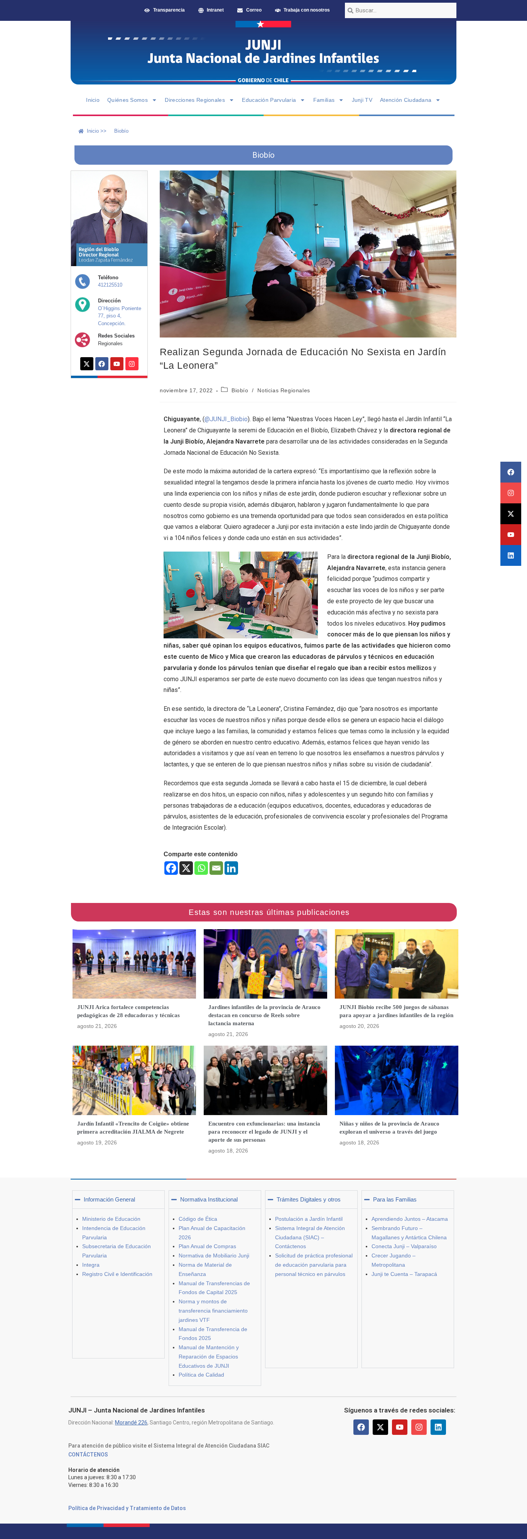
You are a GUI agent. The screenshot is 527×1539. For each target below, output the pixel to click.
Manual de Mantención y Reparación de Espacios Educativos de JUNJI (209, 1356)
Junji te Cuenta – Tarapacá (404, 1274)
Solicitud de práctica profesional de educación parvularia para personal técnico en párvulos (314, 1264)
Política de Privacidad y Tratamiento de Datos (127, 1508)
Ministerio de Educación (111, 1219)
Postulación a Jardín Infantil (309, 1219)
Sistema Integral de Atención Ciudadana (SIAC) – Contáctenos (310, 1237)
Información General (109, 1199)
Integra (91, 1265)
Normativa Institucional (209, 1199)
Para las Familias (395, 1199)
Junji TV (362, 100)
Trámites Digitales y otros (309, 1199)
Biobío (239, 390)
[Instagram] (510, 493)
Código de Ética (198, 1219)
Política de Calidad (201, 1375)
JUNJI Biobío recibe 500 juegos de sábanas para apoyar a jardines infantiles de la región (396, 1011)
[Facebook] (510, 472)
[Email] (216, 868)
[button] (118, 1199)
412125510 (110, 285)
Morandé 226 (131, 1422)
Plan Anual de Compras (207, 1246)
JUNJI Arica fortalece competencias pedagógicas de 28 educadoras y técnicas (128, 1011)
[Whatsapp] (201, 868)
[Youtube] (510, 534)
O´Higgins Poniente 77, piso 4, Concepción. (119, 315)
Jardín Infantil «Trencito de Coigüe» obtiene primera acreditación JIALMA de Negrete (133, 1127)
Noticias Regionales (283, 390)
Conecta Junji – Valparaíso (404, 1246)
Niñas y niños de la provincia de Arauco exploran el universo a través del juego (389, 1127)
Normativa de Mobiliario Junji (214, 1255)
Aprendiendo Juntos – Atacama (410, 1219)
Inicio (93, 100)
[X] (186, 868)
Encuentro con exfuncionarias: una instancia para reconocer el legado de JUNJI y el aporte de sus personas (264, 1131)
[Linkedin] (510, 555)
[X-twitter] (510, 513)
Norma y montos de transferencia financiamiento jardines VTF (213, 1310)
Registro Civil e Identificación (117, 1274)
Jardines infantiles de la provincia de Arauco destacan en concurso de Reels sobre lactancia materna (264, 1015)
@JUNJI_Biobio (226, 419)
